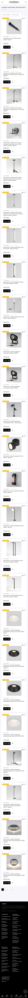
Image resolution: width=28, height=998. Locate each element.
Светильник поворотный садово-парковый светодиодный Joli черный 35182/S (13, 109)
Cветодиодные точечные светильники (15, 922)
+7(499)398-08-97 (5, 977)
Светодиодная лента (5, 916)
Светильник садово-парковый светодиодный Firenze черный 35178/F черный (14, 840)
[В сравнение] (23, 18)
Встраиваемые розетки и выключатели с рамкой (15, 965)
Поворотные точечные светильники (15, 918)
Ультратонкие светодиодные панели (4, 937)
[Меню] (2, 2)
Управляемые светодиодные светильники (4, 933)
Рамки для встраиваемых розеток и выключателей (15, 970)
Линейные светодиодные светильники (4, 925)
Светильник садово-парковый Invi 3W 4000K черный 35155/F (13, 317)
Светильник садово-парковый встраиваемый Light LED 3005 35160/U (13, 700)
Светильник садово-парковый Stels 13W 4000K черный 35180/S (13, 561)
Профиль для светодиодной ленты (6, 919)
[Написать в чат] (25, 991)
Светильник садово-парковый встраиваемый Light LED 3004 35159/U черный (13, 666)
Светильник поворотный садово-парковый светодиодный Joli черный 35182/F (13, 74)
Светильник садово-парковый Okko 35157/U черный (13, 456)
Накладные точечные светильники (17, 930)
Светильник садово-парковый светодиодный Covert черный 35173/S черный (13, 771)
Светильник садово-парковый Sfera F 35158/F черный (13, 526)
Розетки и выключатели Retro (16, 958)
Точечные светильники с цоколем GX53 (15, 937)
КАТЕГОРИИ (5, 14)
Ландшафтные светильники (4, 958)
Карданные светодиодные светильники (4, 929)
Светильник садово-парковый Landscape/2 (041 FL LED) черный (12, 422)
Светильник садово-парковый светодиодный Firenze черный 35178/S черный (14, 875)
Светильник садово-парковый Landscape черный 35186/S (11, 387)
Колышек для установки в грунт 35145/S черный (12, 39)
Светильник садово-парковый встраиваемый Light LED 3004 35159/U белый (13, 631)
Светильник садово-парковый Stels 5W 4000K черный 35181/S (13, 596)
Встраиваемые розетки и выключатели (15, 951)
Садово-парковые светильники (5, 967)
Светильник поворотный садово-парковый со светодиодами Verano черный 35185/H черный (13, 214)
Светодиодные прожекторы (4, 964)
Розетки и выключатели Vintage (17, 961)
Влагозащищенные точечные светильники (16, 926)
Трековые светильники (4, 922)
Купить (6, 47)
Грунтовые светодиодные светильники (4, 954)
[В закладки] (25, 18)
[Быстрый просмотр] (12, 47)
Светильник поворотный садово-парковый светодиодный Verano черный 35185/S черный (12, 179)
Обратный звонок (5, 979)
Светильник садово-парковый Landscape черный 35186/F (11, 352)
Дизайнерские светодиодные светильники (15, 941)
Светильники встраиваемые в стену (5, 970)
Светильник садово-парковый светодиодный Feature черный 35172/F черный (12, 806)
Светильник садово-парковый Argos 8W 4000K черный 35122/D (13, 282)
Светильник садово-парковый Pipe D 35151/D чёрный (13, 491)
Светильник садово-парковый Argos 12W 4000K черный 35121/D (13, 248)
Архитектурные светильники (4, 951)
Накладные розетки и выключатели (17, 955)
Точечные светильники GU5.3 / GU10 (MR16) (16, 933)
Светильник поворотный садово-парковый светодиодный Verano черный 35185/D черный (12, 144)
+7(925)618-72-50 (5, 978)
